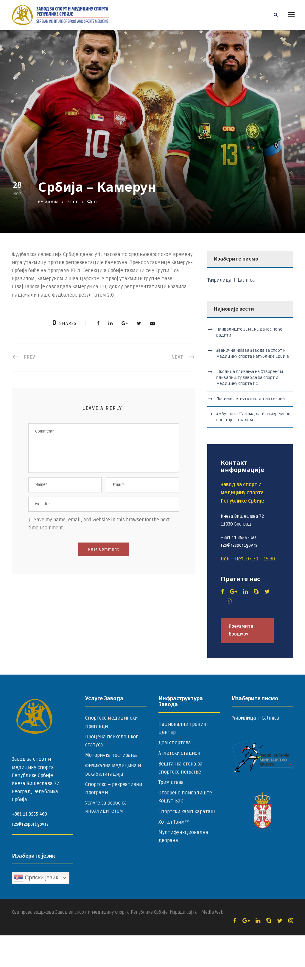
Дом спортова (174, 743)
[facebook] (222, 591)
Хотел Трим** (173, 822)
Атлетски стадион (179, 753)
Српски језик (40, 877)
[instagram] (229, 601)
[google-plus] (233, 591)
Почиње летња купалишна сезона (250, 398)
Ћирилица (220, 280)
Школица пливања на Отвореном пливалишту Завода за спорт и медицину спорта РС (249, 377)
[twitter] (267, 591)
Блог (72, 202)
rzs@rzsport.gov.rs (30, 824)
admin (51, 202)
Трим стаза (171, 782)
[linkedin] (245, 591)
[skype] (256, 591)
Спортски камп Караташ (186, 812)
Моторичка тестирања (111, 755)
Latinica (246, 280)
